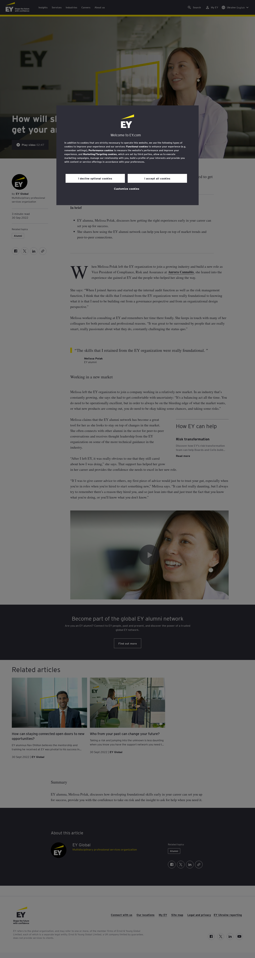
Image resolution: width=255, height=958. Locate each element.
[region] (127, 155)
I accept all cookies (157, 178)
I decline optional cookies (95, 178)
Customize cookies (126, 188)
